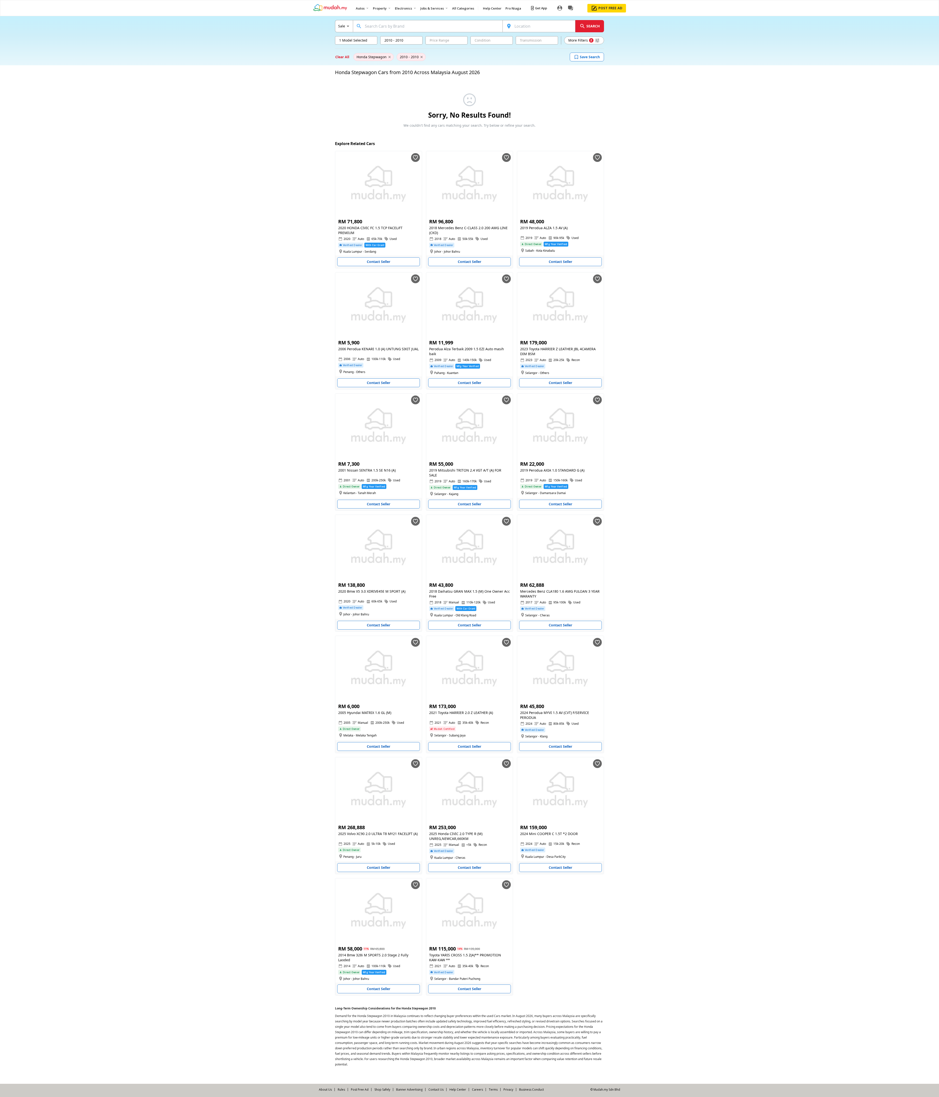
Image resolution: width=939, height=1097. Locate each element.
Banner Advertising (409, 1089)
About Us (325, 1089)
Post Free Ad (360, 1089)
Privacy (508, 1089)
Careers (477, 1089)
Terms (493, 1089)
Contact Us (436, 1089)
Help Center (457, 1089)
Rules (341, 1089)
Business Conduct (531, 1089)
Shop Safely (382, 1089)
